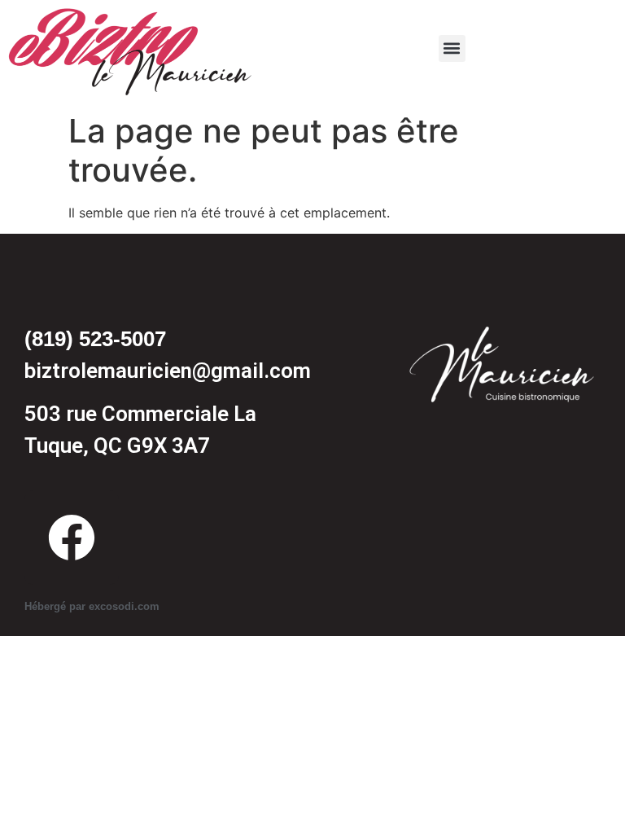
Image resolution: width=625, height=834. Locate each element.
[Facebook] (71, 537)
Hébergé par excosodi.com (92, 606)
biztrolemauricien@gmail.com (167, 370)
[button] (452, 48)
